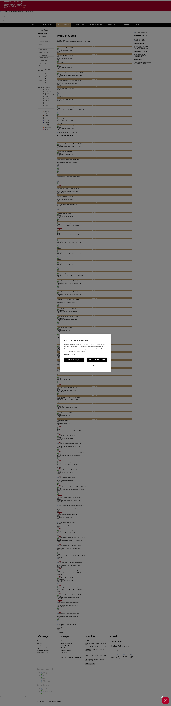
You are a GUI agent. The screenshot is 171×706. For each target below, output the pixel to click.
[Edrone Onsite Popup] (85, 353)
